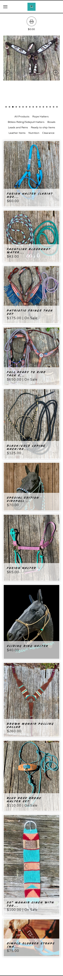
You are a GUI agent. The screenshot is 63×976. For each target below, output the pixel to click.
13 (46, 107)
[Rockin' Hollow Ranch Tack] (31, 7)
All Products (21, 116)
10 (36, 107)
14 (50, 107)
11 (40, 107)
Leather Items (17, 133)
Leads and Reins (18, 127)
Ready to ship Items (43, 127)
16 (57, 107)
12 (43, 107)
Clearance (48, 133)
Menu (5, 6)
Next (55, 72)
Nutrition (33, 133)
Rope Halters (40, 116)
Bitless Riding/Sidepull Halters (26, 122)
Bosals (51, 122)
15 (53, 107)
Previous (7, 72)
